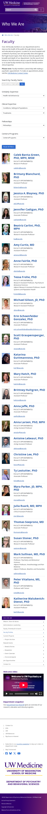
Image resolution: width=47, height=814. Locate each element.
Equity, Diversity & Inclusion (12, 629)
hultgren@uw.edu (20, 400)
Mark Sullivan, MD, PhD (29, 554)
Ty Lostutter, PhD (25, 470)
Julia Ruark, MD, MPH (28, 506)
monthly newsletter (23, 744)
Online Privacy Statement (8, 800)
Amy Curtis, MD (24, 245)
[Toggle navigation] (41, 10)
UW (7, 731)
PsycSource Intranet (12, 736)
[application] (23, 685)
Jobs (7, 728)
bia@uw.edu (18, 239)
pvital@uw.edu (19, 593)
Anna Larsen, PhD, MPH (29, 422)
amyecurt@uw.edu (20, 255)
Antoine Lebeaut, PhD (28, 438)
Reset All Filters (8, 147)
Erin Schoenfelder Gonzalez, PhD (26, 317)
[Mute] (36, 693)
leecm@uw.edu (19, 465)
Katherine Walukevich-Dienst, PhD (29, 600)
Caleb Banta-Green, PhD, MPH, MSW (27, 156)
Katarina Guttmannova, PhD (26, 356)
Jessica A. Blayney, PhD (29, 193)
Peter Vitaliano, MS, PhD (27, 581)
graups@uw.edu (19, 349)
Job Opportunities (9, 660)
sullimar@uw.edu (20, 573)
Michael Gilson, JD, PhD (29, 300)
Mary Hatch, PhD (25, 374)
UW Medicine (10, 733)
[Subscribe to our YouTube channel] (19, 753)
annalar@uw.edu (20, 432)
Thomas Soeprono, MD (29, 522)
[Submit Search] (36, 10)
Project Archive (10, 639)
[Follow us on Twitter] (15, 753)
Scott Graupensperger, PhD (29, 336)
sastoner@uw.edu (20, 548)
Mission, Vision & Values (11, 621)
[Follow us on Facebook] (7, 753)
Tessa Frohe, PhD (25, 277)
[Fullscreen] (40, 693)
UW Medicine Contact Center (18, 73)
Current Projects (8, 636)
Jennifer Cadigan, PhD (28, 209)
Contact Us (6, 664)
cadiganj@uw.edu (20, 220)
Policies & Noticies (6, 803)
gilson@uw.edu (19, 310)
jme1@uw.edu (19, 516)
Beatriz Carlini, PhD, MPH (27, 227)
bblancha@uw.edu (20, 187)
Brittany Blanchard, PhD (27, 175)
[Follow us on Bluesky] (11, 753)
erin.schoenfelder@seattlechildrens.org (28, 329)
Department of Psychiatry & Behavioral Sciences (19, 797)
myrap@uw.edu (19, 500)
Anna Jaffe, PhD (24, 406)
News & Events (8, 643)
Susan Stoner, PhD (26, 538)
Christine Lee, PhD (26, 454)
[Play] (6, 693)
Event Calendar (10, 653)
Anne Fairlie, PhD (25, 261)
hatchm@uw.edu (19, 384)
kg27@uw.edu (19, 368)
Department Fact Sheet (15, 705)
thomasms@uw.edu (21, 532)
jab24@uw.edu (19, 204)
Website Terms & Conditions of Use (11, 810)
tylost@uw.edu (19, 481)
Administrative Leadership (11, 625)
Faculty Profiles (8, 632)
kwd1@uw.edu (19, 612)
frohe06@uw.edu (20, 294)
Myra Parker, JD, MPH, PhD (28, 488)
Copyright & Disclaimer (8, 807)
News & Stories (9, 646)
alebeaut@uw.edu (20, 448)
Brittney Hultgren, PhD (29, 390)
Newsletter (8, 650)
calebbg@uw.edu (20, 168)
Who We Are (7, 618)
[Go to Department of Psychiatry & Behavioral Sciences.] (2, 35)
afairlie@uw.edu (19, 271)
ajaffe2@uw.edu (19, 416)
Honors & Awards (10, 657)
